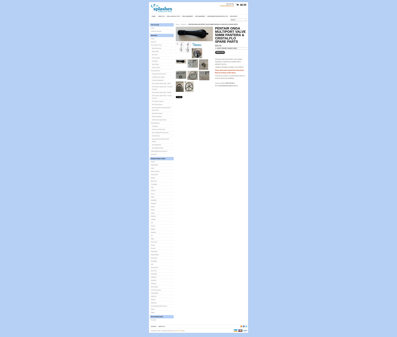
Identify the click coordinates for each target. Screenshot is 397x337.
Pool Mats (155, 61)
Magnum (153, 232)
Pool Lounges (156, 58)
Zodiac (153, 309)
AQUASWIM (154, 165)
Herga (152, 206)
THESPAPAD (154, 293)
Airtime (153, 162)
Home (152, 38)
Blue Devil (154, 181)
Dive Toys (154, 54)
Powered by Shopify (180, 330)
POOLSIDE (154, 251)
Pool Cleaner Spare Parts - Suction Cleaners (162, 97)
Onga (152, 238)
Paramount (154, 242)
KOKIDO (153, 216)
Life (152, 222)
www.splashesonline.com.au (159, 306)
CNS (152, 187)
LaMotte (153, 219)
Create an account (156, 31)
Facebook (244, 326)
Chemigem (154, 184)
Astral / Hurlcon (155, 171)
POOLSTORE (155, 255)
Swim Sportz (154, 287)
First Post (153, 320)
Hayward (153, 203)
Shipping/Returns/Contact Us (159, 151)
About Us (153, 42)
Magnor (153, 229)
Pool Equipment (155, 70)
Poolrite (153, 248)
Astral (152, 168)
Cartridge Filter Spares (158, 77)
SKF (152, 264)
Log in (152, 28)
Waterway (154, 303)
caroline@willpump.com (227, 6)
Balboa (153, 178)
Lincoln (153, 226)
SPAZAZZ (153, 280)
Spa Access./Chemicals (158, 129)
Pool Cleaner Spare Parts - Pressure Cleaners (162, 88)
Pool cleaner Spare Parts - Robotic (161, 92)
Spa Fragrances (156, 144)
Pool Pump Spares (157, 104)
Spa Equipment (155, 123)
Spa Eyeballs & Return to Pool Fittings (160, 140)
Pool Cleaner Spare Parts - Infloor (161, 83)
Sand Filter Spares (157, 113)
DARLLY (153, 190)
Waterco (153, 299)
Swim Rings (155, 64)
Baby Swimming (156, 48)
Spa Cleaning (156, 136)
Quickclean (154, 258)
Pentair (153, 245)
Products (183, 24)
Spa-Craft (153, 271)
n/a (152, 235)
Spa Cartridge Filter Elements (160, 132)
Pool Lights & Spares (158, 101)
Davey (153, 194)
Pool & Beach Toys (156, 45)
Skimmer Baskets (157, 116)
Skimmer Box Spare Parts (159, 120)
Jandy (152, 213)
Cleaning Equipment (158, 80)
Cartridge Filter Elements (159, 74)
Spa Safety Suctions (157, 148)
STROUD (153, 283)
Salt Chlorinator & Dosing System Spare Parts (161, 109)
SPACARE (154, 274)
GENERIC (154, 200)
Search (153, 326)
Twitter (246, 326)
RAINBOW (154, 261)
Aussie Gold (154, 174)
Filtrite (152, 197)
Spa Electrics (154, 267)
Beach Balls (155, 51)
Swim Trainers (156, 67)
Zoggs (152, 312)
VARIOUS (153, 296)
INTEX (153, 210)
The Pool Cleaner (156, 290)
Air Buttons (155, 126)
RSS (241, 326)
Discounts (154, 154)
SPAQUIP (153, 277)
